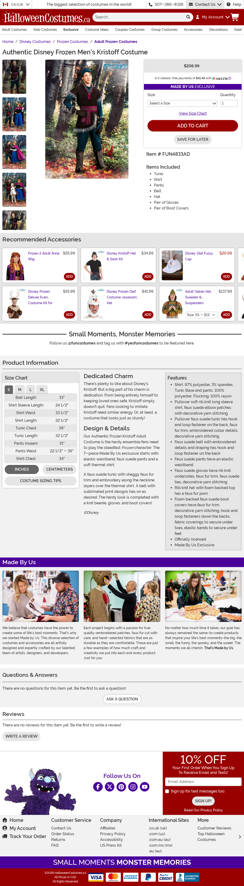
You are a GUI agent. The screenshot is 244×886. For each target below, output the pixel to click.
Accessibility (111, 839)
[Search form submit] (188, 17)
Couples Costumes (130, 29)
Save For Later (192, 139)
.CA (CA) (17, 4)
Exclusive (70, 29)
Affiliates (107, 828)
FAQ (55, 845)
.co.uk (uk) (158, 828)
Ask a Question (122, 699)
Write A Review (21, 736)
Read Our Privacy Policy (203, 810)
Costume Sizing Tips (40, 481)
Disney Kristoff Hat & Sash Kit (121, 256)
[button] (212, 17)
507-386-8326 (169, 4)
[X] (109, 787)
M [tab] (19, 389)
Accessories (193, 29)
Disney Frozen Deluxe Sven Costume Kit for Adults (40, 300)
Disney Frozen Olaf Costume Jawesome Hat (123, 297)
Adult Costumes (14, 29)
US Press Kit (111, 845)
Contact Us (205, 4)
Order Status (62, 834)
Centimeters (59, 469)
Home (16, 820)
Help (237, 4)
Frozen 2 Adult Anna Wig (43, 256)
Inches (22, 469)
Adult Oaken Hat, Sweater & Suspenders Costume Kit (198, 300)
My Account (23, 828)
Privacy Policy (113, 834)
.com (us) (157, 834)
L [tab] (31, 389)
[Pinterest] (121, 787)
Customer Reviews (214, 828)
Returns (58, 839)
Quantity (228, 95)
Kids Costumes (45, 29)
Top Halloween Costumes (211, 837)
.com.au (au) (160, 839)
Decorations (218, 29)
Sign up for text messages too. (198, 791)
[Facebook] (98, 787)
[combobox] (137, 17)
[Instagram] (133, 787)
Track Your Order (28, 836)
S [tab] (9, 389)
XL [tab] (42, 389)
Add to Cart (192, 126)
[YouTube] (144, 787)
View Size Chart (193, 113)
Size (151, 95)
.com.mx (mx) (161, 845)
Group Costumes (164, 29)
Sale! (238, 29)
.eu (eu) (155, 851)
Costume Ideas (97, 29)
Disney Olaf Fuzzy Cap (199, 256)
